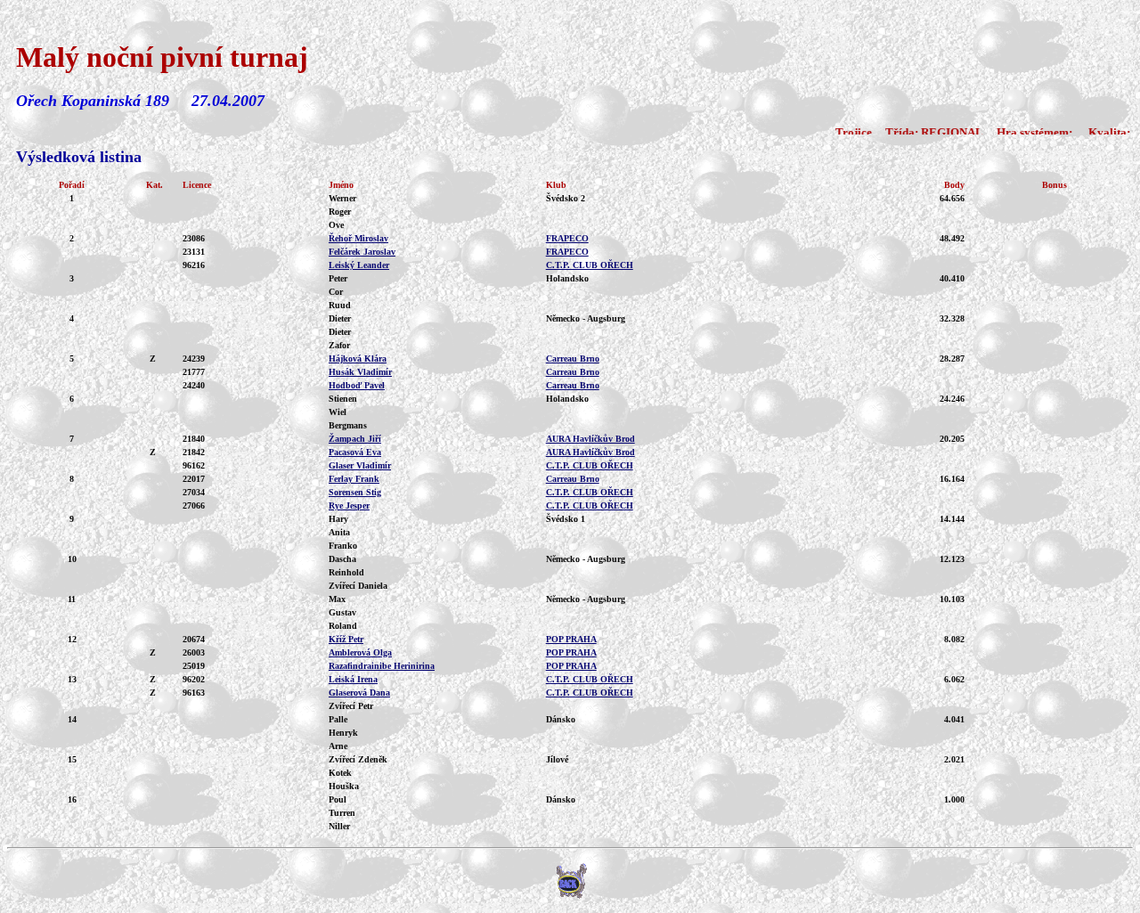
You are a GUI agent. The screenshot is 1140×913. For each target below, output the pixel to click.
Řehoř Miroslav (358, 238)
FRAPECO (567, 238)
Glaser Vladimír (360, 465)
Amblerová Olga (360, 652)
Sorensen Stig (355, 492)
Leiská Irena (353, 679)
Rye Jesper (349, 505)
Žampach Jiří (355, 439)
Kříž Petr (346, 639)
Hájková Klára (358, 358)
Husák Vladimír (360, 372)
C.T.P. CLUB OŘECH (589, 265)
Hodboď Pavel (357, 385)
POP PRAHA (571, 639)
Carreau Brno (572, 358)
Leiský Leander (359, 265)
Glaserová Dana (359, 692)
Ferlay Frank (354, 479)
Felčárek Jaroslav (362, 252)
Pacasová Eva (355, 452)
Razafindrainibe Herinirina (382, 666)
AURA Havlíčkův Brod (590, 439)
